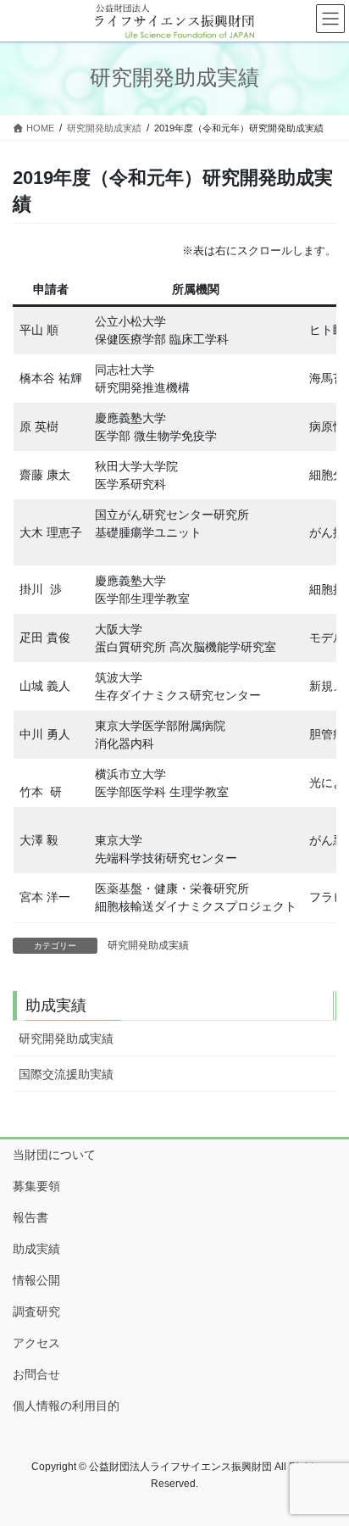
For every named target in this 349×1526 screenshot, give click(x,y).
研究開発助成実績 (148, 945)
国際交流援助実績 (66, 1074)
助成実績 (36, 1249)
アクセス (36, 1343)
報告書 (30, 1217)
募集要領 (36, 1186)
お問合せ (36, 1374)
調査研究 (36, 1311)
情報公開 (36, 1280)
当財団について (54, 1154)
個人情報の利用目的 (66, 1405)
